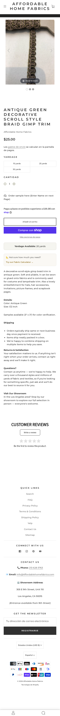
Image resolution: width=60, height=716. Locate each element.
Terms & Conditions (30, 511)
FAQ (30, 499)
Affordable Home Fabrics (30, 6)
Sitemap (30, 535)
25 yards (43, 163)
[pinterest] (33, 551)
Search (30, 494)
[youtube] (40, 551)
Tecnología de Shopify (30, 685)
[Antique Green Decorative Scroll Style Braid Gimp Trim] (27, 89)
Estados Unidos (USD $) (29, 645)
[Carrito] (53, 6)
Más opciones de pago (30, 237)
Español (29, 655)
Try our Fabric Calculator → (19, 262)
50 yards (17, 169)
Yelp (30, 523)
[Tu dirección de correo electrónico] (30, 621)
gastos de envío (17, 147)
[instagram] (26, 551)
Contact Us (30, 529)
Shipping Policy (30, 517)
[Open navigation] (7, 6)
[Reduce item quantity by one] (5, 184)
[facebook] (19, 551)
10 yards (17, 163)
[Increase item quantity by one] (14, 184)
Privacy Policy (30, 505)
